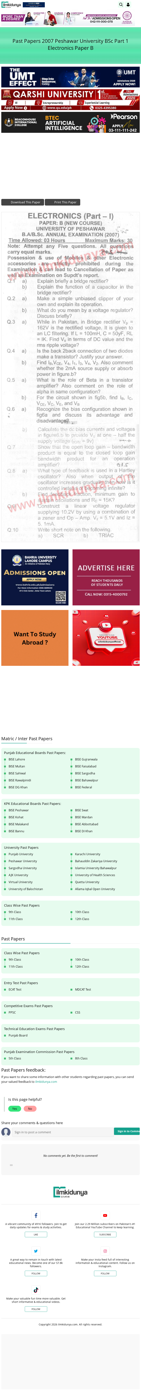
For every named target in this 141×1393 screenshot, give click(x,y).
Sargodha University (23, 868)
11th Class (16, 919)
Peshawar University (23, 861)
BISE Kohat (16, 817)
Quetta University (87, 882)
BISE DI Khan (84, 831)
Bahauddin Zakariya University (96, 861)
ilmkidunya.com (46, 1082)
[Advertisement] (70, 163)
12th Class (82, 919)
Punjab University (21, 854)
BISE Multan (17, 766)
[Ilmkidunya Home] (11, 4)
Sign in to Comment (129, 1131)
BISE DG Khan (18, 787)
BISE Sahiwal (17, 773)
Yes (14, 1109)
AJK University (18, 875)
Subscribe (105, 1234)
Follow (36, 1273)
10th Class (82, 912)
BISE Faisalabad (85, 766)
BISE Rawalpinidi (20, 780)
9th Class (15, 912)
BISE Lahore (17, 759)
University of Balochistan (26, 889)
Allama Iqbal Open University (95, 889)
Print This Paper (65, 202)
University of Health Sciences (95, 875)
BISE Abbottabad (86, 824)
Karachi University (87, 854)
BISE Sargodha (85, 773)
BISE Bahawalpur (86, 780)
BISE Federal (83, 787)
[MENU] (137, 4)
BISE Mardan (84, 817)
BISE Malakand (19, 824)
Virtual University (20, 882)
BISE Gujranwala (86, 759)
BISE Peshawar (19, 810)
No (30, 1109)
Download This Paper (25, 202)
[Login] (128, 4)
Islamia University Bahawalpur (96, 868)
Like (36, 1234)
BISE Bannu (16, 831)
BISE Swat (81, 810)
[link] (34, 4)
